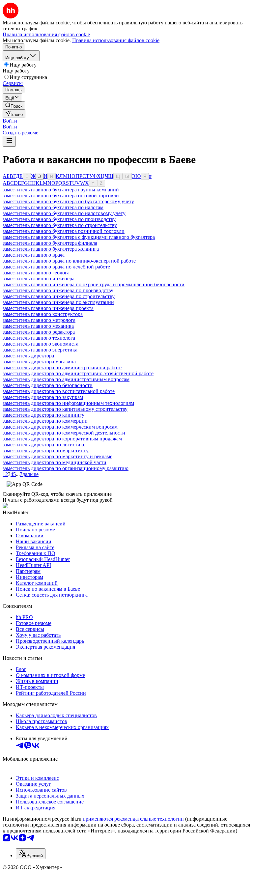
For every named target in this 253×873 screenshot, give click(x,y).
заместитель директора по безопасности (48, 385)
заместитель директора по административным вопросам (66, 379)
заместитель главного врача (34, 255)
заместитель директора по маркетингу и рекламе (57, 456)
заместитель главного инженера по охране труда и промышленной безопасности (93, 284)
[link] (14, 105)
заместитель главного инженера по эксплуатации (58, 302)
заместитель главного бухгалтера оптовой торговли (61, 195)
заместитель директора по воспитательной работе (59, 391)
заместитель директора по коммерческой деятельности (64, 433)
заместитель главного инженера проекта (48, 308)
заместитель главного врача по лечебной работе (56, 266)
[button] (10, 121)
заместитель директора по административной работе (62, 367)
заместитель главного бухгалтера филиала (50, 243)
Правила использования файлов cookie (115, 40)
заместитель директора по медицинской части (54, 462)
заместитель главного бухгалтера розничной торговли (64, 231)
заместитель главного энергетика (40, 349)
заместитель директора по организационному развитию (65, 468)
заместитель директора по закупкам (43, 397)
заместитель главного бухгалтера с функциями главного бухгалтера (79, 237)
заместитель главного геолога (36, 272)
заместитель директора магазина (39, 361)
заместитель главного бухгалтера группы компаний (61, 189)
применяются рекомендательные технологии (133, 819)
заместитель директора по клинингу (43, 415)
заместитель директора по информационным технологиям (68, 403)
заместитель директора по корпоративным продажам (62, 438)
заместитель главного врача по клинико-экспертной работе (69, 261)
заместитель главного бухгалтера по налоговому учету (64, 213)
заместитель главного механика (38, 326)
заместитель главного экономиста (40, 344)
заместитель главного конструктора (43, 314)
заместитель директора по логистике (44, 444)
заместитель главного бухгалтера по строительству (60, 225)
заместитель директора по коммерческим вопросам (60, 427)
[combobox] (30, 853)
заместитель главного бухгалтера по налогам (53, 207)
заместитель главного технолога (39, 338)
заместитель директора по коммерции (45, 421)
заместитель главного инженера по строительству (59, 296)
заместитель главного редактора (39, 332)
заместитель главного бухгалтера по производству (59, 219)
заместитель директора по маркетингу (46, 450)
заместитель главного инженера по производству (58, 290)
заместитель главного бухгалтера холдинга (51, 249)
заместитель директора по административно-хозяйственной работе (78, 373)
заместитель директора (28, 355)
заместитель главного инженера (38, 278)
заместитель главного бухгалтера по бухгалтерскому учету (68, 201)
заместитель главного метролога (39, 320)
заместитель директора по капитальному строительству (65, 409)
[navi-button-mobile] (9, 141)
